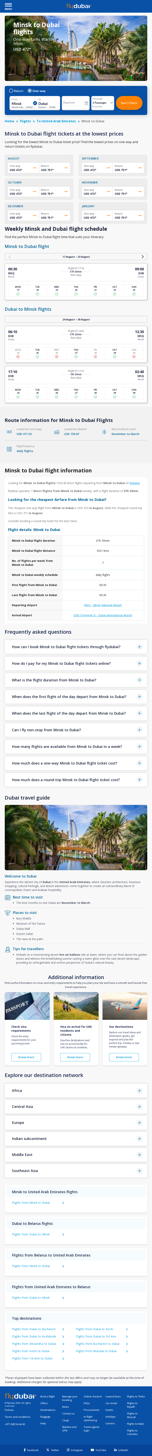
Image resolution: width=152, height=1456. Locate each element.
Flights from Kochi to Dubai (30, 1351)
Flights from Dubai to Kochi (94, 1329)
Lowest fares (113, 1396)
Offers (44, 1403)
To (39, 99)
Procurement (91, 1410)
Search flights (129, 102)
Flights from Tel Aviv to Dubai (32, 1358)
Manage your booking (70, 1398)
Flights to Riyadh (132, 1405)
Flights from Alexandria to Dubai (34, 1344)
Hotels (109, 1410)
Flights (25, 121)
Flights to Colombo (132, 1432)
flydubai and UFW (69, 1428)
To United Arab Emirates (56, 121)
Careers (110, 1423)
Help (43, 1423)
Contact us (68, 1413)
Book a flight (47, 1396)
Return (18, 90)
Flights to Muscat (132, 1415)
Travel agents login (92, 1428)
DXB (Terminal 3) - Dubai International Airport (103, 615)
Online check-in (93, 1396)
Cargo (65, 1420)
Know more (26, 1057)
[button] (76, 647)
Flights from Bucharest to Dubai (97, 1344)
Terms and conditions (17, 1417)
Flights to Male (135, 1424)
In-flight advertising (90, 1418)
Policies (9, 1410)
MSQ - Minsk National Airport (103, 605)
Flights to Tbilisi (136, 1396)
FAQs (87, 1403)
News (65, 1407)
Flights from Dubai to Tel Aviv (96, 1336)
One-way (39, 90)
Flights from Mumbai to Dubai (96, 1351)
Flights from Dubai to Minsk (31, 1234)
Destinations (47, 1410)
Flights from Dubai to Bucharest (34, 1329)
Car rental (111, 1403)
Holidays (110, 1416)
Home (9, 121)
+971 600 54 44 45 (15, 1424)
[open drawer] (8, 5)
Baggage (45, 1416)
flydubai (135, 483)
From (14, 99)
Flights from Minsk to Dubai (31, 1202)
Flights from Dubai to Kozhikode (34, 1336)
